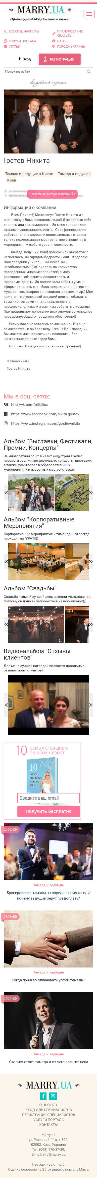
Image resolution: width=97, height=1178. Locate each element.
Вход (27, 59)
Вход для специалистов (48, 1110)
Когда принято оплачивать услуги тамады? (48, 979)
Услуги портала (48, 1120)
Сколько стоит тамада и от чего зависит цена (48, 1061)
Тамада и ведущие (48, 885)
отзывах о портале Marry (68, 1169)
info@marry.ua (54, 1154)
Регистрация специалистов (48, 1115)
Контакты (48, 1125)
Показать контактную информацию (52, 194)
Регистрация (62, 59)
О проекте (48, 1105)
